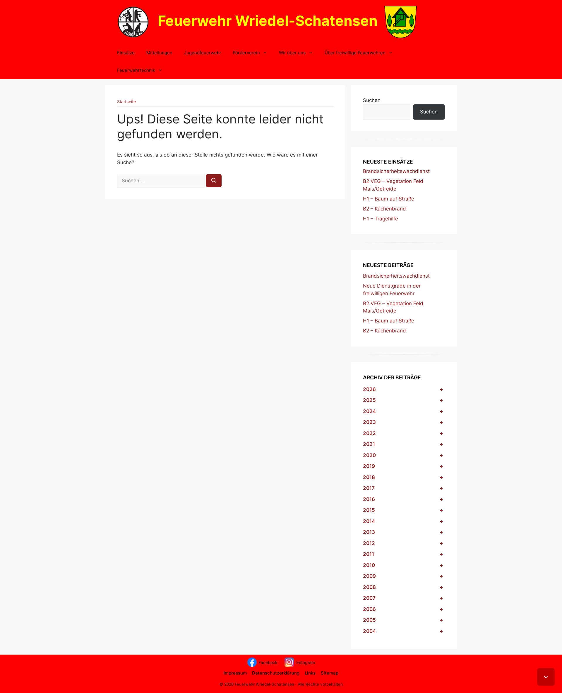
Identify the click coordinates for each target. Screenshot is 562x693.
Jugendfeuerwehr (202, 52)
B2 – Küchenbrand (384, 209)
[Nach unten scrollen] (546, 677)
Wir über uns (292, 52)
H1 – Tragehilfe (380, 219)
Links (310, 673)
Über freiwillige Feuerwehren (355, 52)
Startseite (126, 101)
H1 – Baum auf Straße (388, 199)
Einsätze (126, 52)
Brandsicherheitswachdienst (396, 171)
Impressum (235, 673)
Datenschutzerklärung (275, 673)
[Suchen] (214, 181)
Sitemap (329, 673)
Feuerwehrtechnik (136, 70)
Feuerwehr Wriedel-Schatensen (268, 20)
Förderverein (246, 52)
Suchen (372, 100)
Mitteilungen (159, 52)
